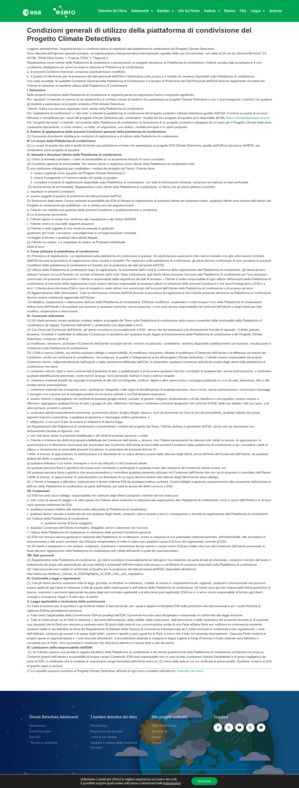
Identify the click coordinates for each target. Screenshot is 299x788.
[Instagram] (250, 727)
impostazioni (172, 783)
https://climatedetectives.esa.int (247, 118)
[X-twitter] (228, 727)
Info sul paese (189, 11)
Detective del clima (112, 11)
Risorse (229, 11)
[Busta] (261, 727)
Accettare (204, 781)
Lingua (255, 11)
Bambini (163, 11)
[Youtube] (239, 727)
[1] (123, 173)
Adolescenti (140, 11)
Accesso (275, 11)
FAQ (243, 11)
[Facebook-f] (218, 727)
